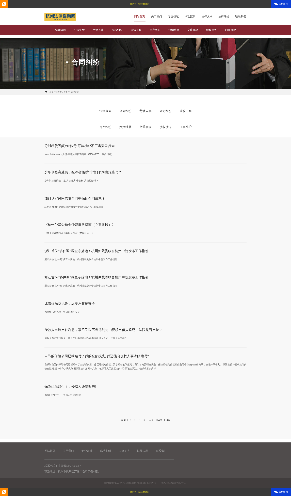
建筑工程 (136, 29)
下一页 (142, 420)
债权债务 (211, 29)
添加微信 (283, 4)
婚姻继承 (173, 29)
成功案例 (190, 16)
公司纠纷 (165, 111)
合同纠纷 (79, 29)
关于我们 (156, 16)
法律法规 (223, 16)
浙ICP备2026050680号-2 (173, 483)
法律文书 (207, 16)
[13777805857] (4, 4)
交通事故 (192, 29)
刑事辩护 (230, 29)
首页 (66, 92)
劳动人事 (98, 29)
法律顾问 (60, 29)
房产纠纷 (155, 29)
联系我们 (240, 16)
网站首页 (139, 16)
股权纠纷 (117, 29)
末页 (151, 420)
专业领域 (173, 16)
